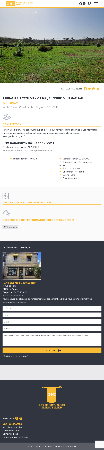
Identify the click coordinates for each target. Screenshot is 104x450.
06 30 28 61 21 (20, 292)
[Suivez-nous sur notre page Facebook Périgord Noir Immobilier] (16, 418)
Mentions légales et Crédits (15, 437)
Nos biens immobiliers (13, 427)
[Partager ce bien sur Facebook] (85, 88)
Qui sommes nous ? (12, 430)
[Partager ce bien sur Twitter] (89, 88)
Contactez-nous (10, 434)
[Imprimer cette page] (93, 88)
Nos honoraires (12, 424)
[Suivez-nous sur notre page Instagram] (20, 418)
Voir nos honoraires (12, 295)
